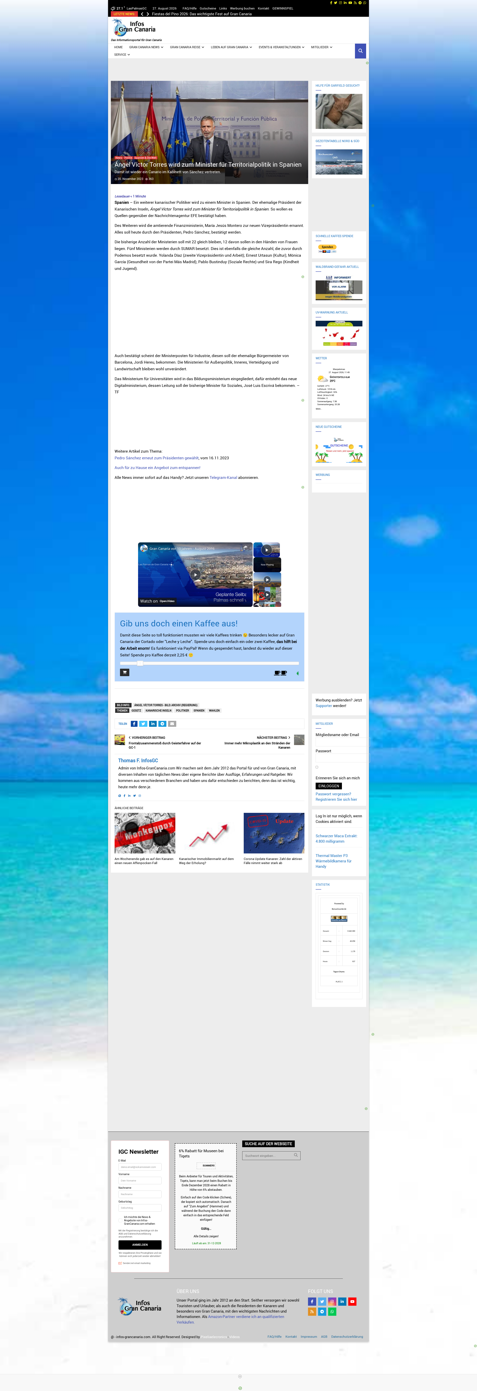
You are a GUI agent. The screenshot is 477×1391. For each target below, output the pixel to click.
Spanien (199, 710)
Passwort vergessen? (333, 793)
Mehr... (319, 408)
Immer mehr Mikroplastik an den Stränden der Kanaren (257, 745)
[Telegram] (322, 1312)
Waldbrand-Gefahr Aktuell (337, 267)
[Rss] (312, 1312)
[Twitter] (322, 1301)
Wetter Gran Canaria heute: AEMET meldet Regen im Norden (202, 13)
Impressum (309, 1336)
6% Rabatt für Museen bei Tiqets (201, 1153)
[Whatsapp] (332, 1312)
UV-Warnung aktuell (332, 312)
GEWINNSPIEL (282, 8)
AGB (324, 1336)
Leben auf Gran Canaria (229, 47)
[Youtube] (352, 1301)
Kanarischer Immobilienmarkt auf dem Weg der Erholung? (206, 861)
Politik (128, 157)
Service (120, 55)
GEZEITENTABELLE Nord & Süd (337, 141)
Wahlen (214, 710)
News (119, 157)
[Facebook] (312, 1301)
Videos (234, 1337)
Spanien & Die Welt (146, 157)
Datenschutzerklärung (347, 1336)
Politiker (182, 710)
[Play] (267, 579)
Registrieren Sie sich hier (336, 799)
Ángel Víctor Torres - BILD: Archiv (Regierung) (166, 705)
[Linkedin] (342, 1301)
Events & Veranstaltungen (280, 47)
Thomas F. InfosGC (138, 760)
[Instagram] (332, 1301)
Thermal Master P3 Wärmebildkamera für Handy (334, 861)
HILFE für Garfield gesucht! (338, 85)
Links (223, 8)
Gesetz (136, 710)
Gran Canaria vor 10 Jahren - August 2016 (182, 548)
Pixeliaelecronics (214, 1337)
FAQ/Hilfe (190, 8)
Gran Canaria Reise (185, 47)
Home (118, 47)
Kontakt (263, 8)
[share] (245, 547)
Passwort (323, 750)
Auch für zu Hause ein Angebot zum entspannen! (157, 467)
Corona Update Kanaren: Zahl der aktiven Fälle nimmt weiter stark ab (273, 861)
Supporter (324, 705)
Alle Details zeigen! (206, 1236)
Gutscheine (208, 8)
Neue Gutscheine (329, 427)
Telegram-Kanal (223, 477)
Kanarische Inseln (158, 710)
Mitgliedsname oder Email (337, 734)
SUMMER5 (208, 1165)
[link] (144, 548)
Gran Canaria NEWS (144, 47)
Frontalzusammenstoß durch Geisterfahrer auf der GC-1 (165, 745)
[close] (240, 1376)
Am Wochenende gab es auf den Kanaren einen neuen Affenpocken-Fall (144, 861)
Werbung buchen (242, 8)
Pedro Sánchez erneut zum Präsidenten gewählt (157, 457)
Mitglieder (319, 47)
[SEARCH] (296, 1155)
